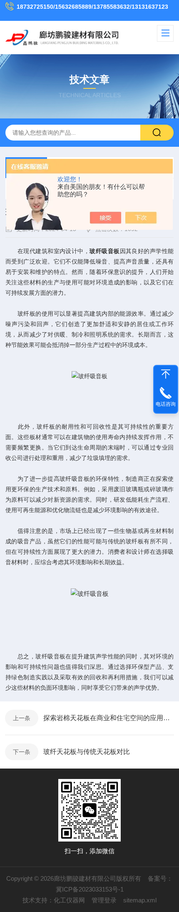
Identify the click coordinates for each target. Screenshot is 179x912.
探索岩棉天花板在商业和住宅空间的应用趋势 (108, 717)
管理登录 (104, 900)
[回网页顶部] (165, 374)
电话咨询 (166, 404)
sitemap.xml (140, 900)
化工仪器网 (69, 900)
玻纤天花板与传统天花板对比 (86, 751)
